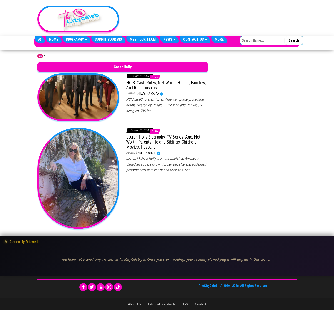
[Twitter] (92, 287)
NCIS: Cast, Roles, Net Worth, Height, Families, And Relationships (166, 85)
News (168, 39)
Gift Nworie (148, 153)
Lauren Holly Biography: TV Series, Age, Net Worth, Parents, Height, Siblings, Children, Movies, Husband (163, 142)
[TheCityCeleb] (40, 39)
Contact (200, 304)
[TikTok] (118, 287)
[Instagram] (109, 287)
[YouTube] (101, 287)
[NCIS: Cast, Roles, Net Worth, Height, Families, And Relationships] (78, 97)
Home (53, 39)
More (219, 39)
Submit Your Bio (108, 39)
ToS (185, 304)
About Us (134, 304)
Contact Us (194, 39)
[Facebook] (83, 287)
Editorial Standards (161, 304)
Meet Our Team (143, 39)
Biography (75, 39)
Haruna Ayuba (149, 94)
